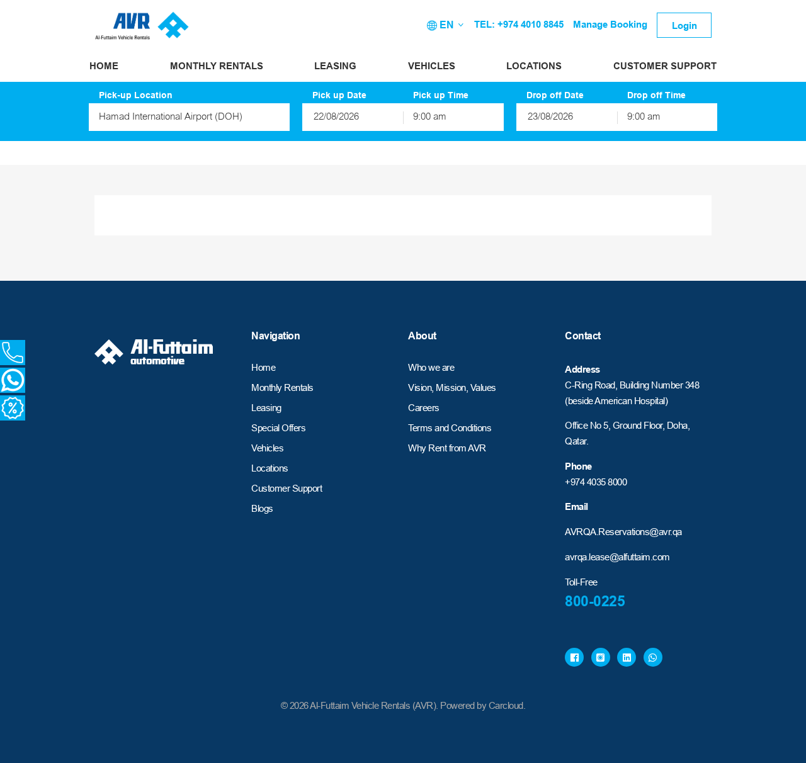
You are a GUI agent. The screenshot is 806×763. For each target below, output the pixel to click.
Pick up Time (440, 95)
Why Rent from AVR (447, 448)
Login (684, 25)
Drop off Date (555, 95)
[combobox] (189, 117)
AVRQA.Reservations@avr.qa (623, 531)
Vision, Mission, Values (452, 387)
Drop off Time (656, 95)
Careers (424, 407)
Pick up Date (339, 95)
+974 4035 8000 (596, 482)
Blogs (262, 508)
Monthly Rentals (216, 65)
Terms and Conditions (449, 427)
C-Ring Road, (591, 385)
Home (103, 65)
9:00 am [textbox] (429, 117)
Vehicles (431, 65)
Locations (534, 65)
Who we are (431, 367)
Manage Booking (610, 24)
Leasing (335, 65)
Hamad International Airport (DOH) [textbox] (170, 117)
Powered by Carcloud (481, 705)
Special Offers (278, 427)
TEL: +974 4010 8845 (519, 24)
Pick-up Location (136, 95)
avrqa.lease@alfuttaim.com (617, 556)
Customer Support (665, 65)
